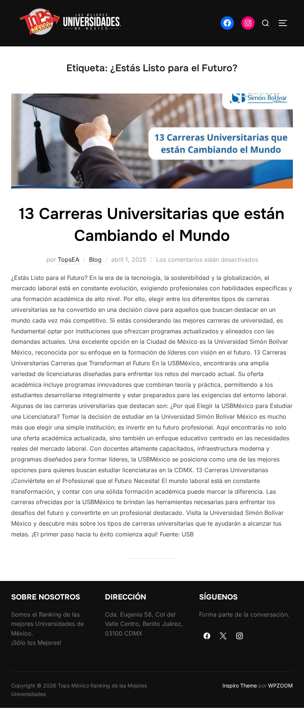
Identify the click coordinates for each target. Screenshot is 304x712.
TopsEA (68, 259)
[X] (223, 636)
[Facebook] (207, 636)
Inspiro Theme (239, 685)
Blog (95, 259)
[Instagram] (239, 636)
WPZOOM (280, 685)
